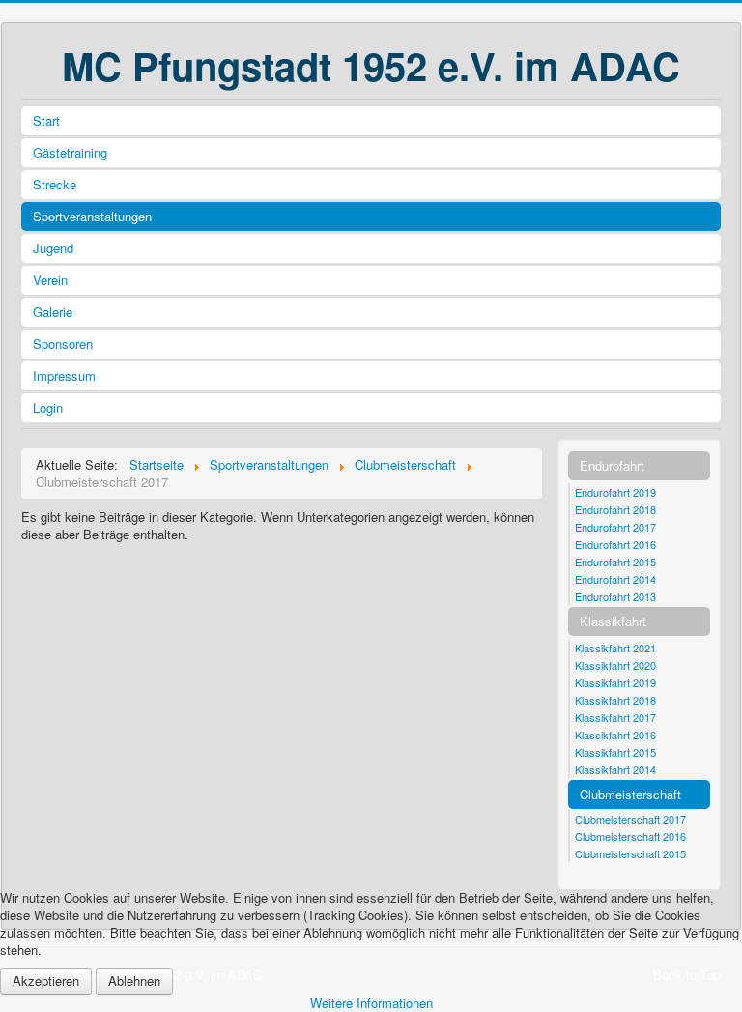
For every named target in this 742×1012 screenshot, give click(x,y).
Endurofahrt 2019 (615, 492)
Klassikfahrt (613, 621)
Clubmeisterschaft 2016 (630, 836)
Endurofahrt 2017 (615, 527)
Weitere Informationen (371, 1003)
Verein (50, 280)
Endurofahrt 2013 (615, 596)
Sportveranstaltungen (92, 216)
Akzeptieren (46, 980)
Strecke (54, 184)
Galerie (52, 312)
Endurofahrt (612, 465)
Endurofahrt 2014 (615, 579)
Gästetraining (70, 152)
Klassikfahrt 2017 (615, 717)
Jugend (53, 248)
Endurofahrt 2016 (615, 544)
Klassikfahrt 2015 (615, 752)
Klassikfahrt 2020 (615, 665)
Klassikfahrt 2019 (615, 682)
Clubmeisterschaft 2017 (630, 818)
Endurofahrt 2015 (615, 561)
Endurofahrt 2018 (615, 509)
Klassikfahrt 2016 (615, 734)
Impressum (64, 375)
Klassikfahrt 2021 (615, 647)
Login (48, 407)
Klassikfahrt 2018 (615, 700)
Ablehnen (134, 980)
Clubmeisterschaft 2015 (630, 853)
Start (46, 120)
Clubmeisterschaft (630, 794)
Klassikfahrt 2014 (615, 769)
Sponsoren (63, 343)
